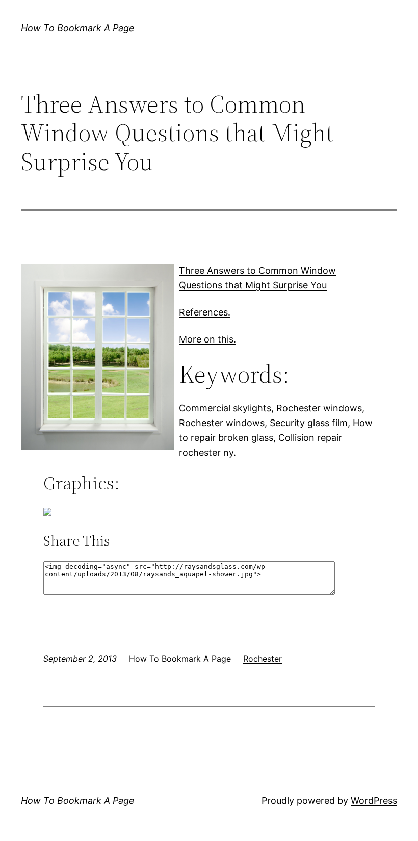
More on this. (207, 339)
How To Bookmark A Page (78, 27)
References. (204, 312)
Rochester (262, 658)
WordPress (374, 800)
